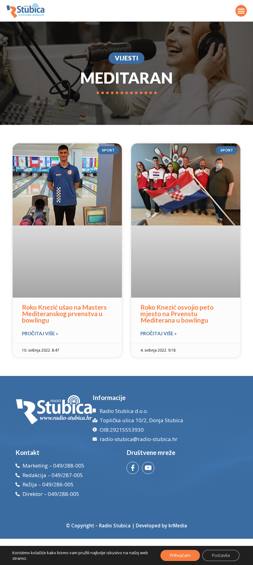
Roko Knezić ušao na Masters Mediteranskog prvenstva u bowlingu (64, 313)
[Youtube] (148, 468)
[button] (241, 11)
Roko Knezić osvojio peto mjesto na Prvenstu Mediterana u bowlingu (177, 313)
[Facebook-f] (132, 468)
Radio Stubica (115, 525)
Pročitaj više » (40, 333)
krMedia (177, 525)
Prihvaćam (180, 555)
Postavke (221, 555)
